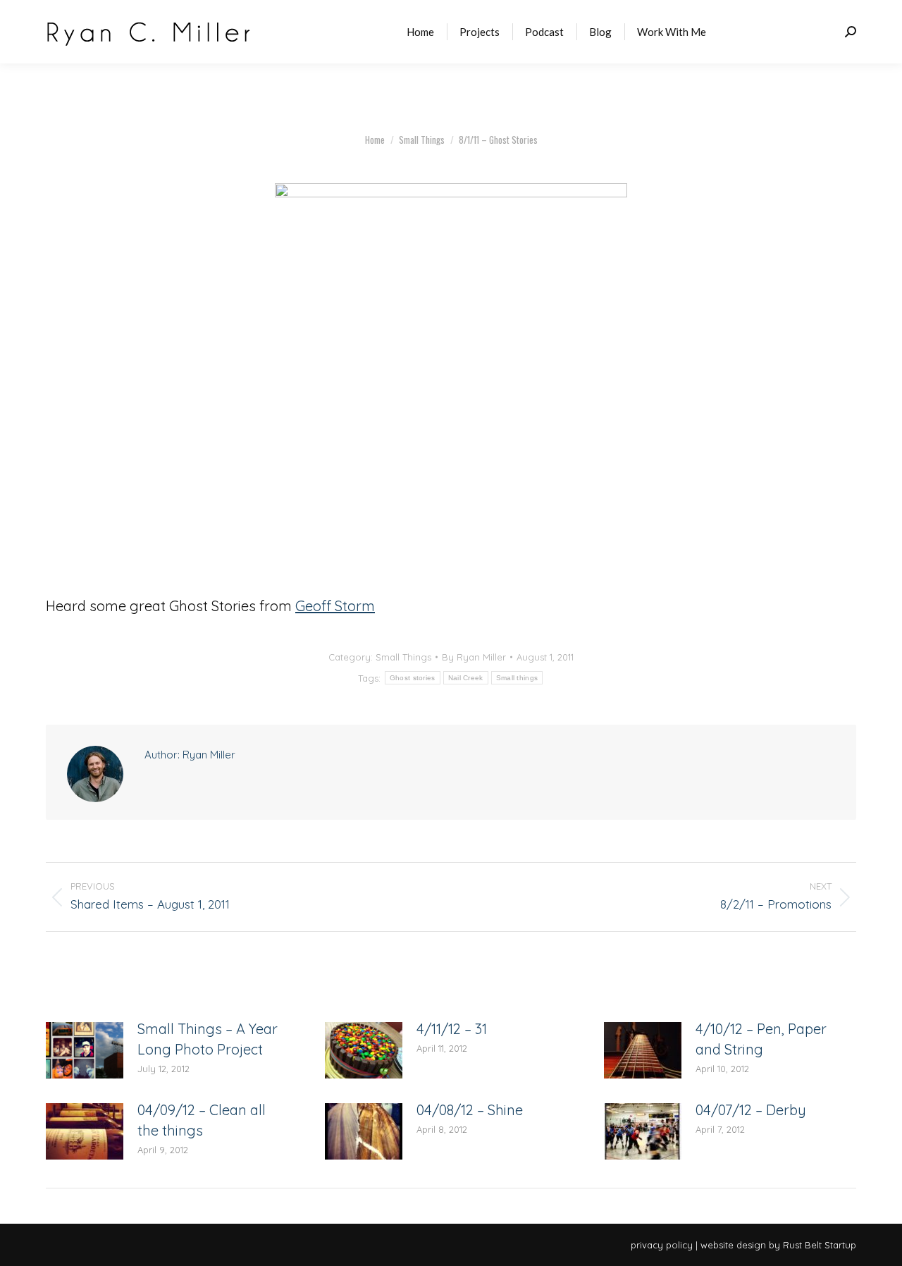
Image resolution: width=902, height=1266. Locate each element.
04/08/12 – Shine (469, 1110)
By (474, 657)
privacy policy (662, 1244)
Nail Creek (465, 678)
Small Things (403, 657)
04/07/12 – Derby (751, 1110)
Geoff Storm (335, 606)
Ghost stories (412, 678)
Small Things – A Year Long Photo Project (207, 1039)
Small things (517, 678)
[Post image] (84, 1050)
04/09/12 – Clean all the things (201, 1120)
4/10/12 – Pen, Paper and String (761, 1039)
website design (733, 1244)
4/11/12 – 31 (451, 1029)
